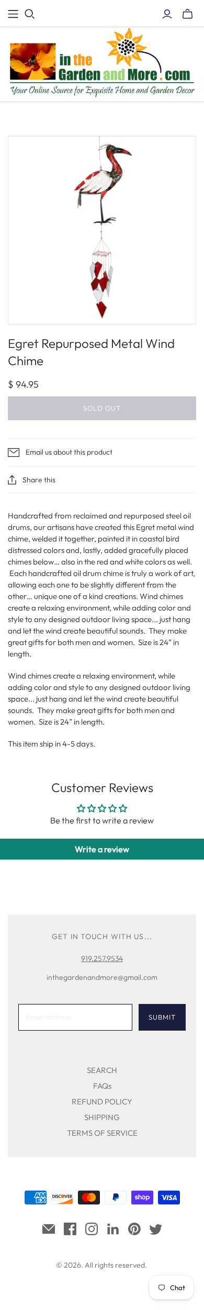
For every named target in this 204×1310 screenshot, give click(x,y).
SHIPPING (102, 1117)
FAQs (102, 1086)
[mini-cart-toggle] (187, 14)
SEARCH (102, 1070)
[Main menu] (13, 14)
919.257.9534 (102, 958)
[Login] (167, 14)
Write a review (102, 849)
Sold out (102, 408)
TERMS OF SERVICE (102, 1133)
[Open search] (30, 14)
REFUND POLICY (102, 1101)
